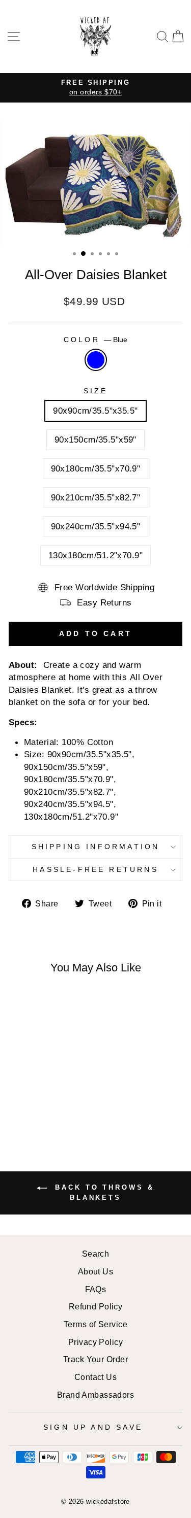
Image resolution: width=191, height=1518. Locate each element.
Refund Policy (96, 1306)
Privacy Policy (95, 1341)
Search (96, 1253)
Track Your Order (95, 1359)
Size (96, 391)
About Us (96, 1271)
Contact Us (95, 1376)
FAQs (95, 1289)
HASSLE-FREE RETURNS (95, 869)
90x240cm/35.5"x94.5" (96, 526)
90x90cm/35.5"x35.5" (95, 411)
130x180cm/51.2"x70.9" (95, 555)
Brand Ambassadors (95, 1394)
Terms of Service (95, 1324)
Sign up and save (93, 1427)
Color (95, 339)
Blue (96, 360)
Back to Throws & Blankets (102, 1193)
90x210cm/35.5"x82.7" (96, 497)
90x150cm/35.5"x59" (95, 439)
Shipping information (96, 846)
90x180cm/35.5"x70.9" (96, 468)
